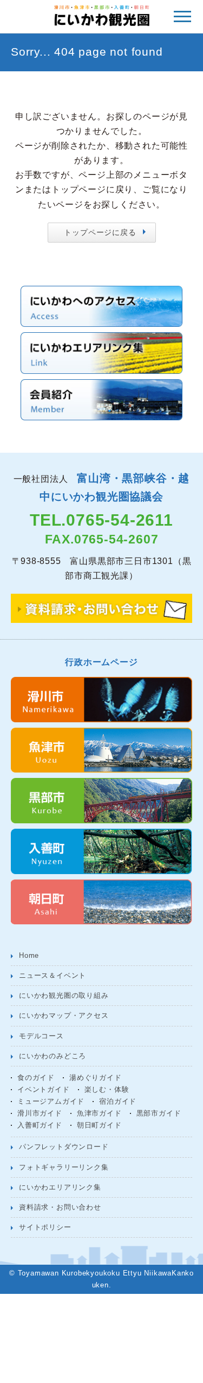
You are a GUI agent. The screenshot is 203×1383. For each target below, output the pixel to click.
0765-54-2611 (119, 520)
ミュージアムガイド (50, 1101)
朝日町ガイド (99, 1125)
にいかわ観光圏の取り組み (64, 995)
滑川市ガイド (39, 1113)
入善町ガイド (39, 1125)
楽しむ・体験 (106, 1089)
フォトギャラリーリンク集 (64, 1167)
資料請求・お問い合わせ (60, 1207)
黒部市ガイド (158, 1113)
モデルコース (41, 1036)
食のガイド (36, 1077)
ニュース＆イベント (52, 975)
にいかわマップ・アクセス (64, 1015)
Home (29, 955)
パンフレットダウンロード (64, 1147)
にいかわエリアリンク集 (60, 1187)
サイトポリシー (45, 1227)
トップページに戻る (100, 232)
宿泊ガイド (117, 1101)
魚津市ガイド (99, 1113)
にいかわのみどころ (52, 1056)
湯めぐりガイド (95, 1077)
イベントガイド (43, 1089)
